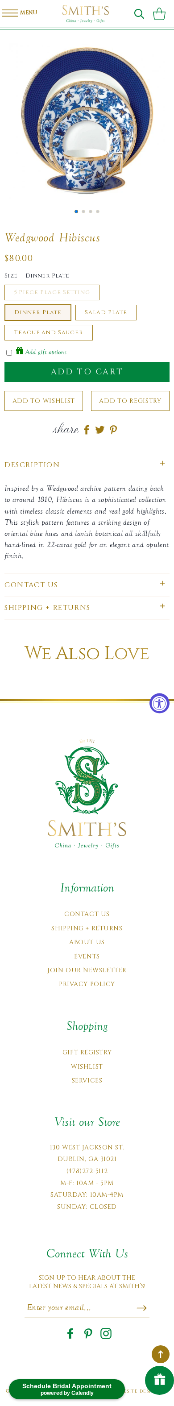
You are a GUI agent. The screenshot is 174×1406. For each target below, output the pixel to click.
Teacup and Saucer (48, 332)
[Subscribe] (141, 1308)
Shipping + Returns (86, 928)
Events (86, 956)
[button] (139, 14)
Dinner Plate (38, 312)
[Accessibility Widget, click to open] (159, 703)
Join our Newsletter (87, 970)
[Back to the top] (161, 1354)
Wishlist (87, 1066)
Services (87, 1080)
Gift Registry (87, 1052)
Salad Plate (106, 312)
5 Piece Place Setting (52, 292)
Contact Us (87, 914)
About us (86, 942)
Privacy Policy (87, 984)
